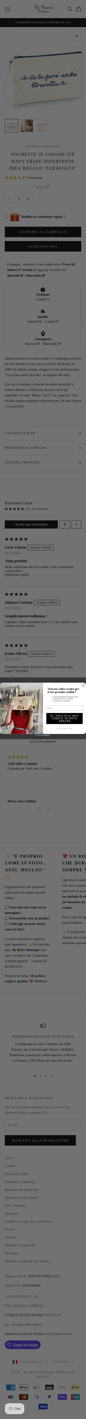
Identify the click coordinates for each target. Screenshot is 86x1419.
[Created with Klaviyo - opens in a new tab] (43, 735)
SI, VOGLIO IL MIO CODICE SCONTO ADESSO (64, 718)
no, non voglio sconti (64, 728)
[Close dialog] (83, 685)
